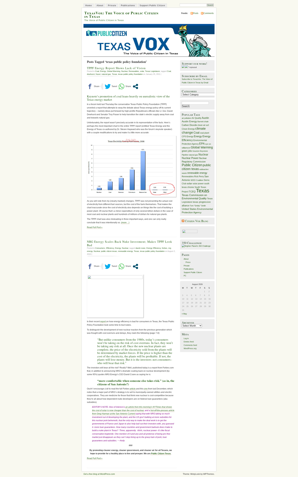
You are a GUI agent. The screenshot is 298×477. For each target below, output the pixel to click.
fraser (98, 74)
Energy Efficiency (153, 248)
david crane (140, 248)
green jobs (187, 151)
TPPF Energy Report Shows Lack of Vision (116, 68)
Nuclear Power (190, 158)
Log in (186, 338)
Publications (128, 5)
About (100, 5)
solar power (198, 183)
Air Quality (196, 118)
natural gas (106, 74)
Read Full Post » (94, 227)
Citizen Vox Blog (196, 221)
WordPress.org (190, 348)
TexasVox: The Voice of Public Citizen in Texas (121, 14)
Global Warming (113, 71)
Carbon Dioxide (189, 125)
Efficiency (110, 248)
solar (142, 71)
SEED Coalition (197, 180)
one (146, 389)
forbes (164, 248)
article (133, 389)
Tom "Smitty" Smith (198, 206)
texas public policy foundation (130, 74)
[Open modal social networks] (135, 86)
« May (184, 314)
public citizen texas (109, 251)
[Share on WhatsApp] (124, 86)
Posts (195, 13)
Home (88, 5)
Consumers (100, 248)
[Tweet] (111, 86)
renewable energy (125, 251)
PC (185, 276)
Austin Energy (189, 121)
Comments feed (190, 345)
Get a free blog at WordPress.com (99, 474)
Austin (205, 117)
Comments (208, 13)
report (103, 321)
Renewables (134, 71)
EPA (202, 143)
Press (188, 262)
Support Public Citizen (152, 5)
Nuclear (124, 71)
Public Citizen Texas (161, 453)
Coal (97, 71)
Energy (103, 71)
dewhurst (91, 74)
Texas (114, 74)
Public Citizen (192, 165)
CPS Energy (187, 136)
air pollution (186, 118)
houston (196, 151)
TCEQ (192, 191)
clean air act (203, 125)
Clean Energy (188, 129)
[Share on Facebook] (93, 86)
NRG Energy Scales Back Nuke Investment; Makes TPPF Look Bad (129, 243)
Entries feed (189, 342)
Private (112, 5)
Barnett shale (202, 121)
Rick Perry (199, 176)
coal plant (204, 133)
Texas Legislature (152, 71)
